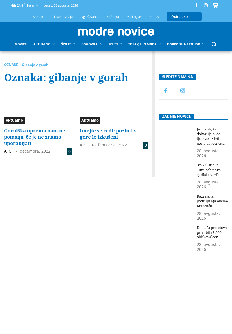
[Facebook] (196, 5)
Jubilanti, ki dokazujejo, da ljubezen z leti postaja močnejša (211, 136)
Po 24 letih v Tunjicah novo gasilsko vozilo (209, 170)
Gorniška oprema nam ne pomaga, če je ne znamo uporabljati (34, 136)
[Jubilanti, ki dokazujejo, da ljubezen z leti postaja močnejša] (176, 139)
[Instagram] (206, 5)
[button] (214, 44)
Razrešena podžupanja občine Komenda (212, 201)
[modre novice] (116, 31)
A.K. (7, 151)
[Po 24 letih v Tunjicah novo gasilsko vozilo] (176, 175)
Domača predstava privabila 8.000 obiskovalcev (212, 232)
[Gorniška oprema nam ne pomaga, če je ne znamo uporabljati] (38, 107)
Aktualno (14, 120)
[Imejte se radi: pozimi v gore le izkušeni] (114, 107)
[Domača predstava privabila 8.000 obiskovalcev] (176, 238)
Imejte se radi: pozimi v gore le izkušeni (108, 133)
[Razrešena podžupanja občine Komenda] (176, 206)
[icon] (215, 6)
